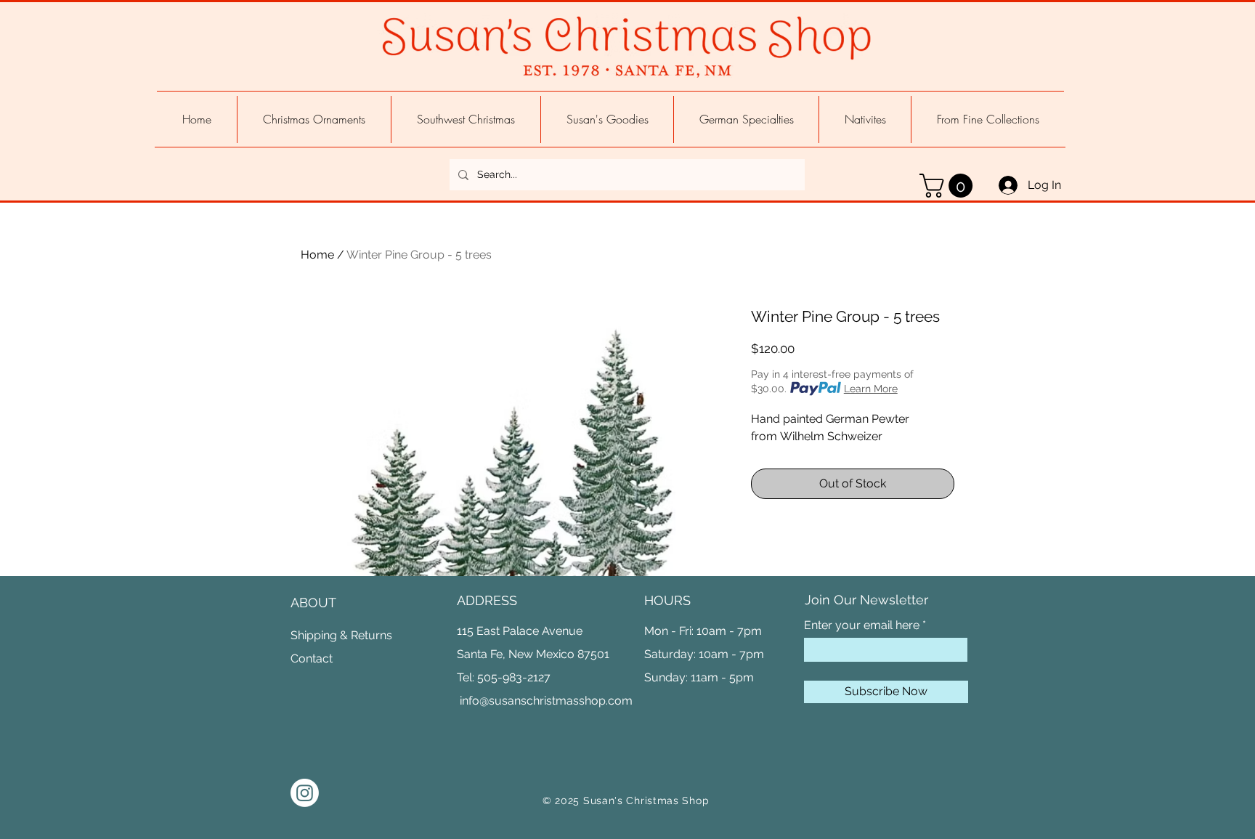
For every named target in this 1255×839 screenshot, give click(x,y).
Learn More (871, 388)
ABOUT (313, 602)
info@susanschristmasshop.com (546, 701)
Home (317, 255)
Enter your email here (861, 625)
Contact (312, 658)
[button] (948, 186)
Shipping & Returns (341, 635)
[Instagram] (305, 793)
